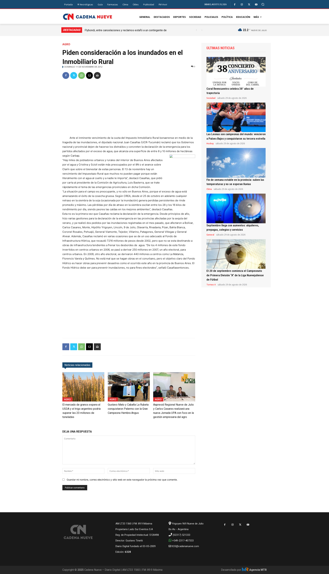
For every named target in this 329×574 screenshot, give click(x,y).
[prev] (196, 30)
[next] (202, 30)
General (210, 235)
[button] (263, 4)
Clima (209, 189)
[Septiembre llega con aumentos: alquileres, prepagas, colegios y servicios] (236, 208)
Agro (66, 44)
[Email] (89, 75)
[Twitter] (249, 5)
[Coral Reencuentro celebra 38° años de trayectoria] (236, 72)
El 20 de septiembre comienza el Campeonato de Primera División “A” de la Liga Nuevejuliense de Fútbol (235, 275)
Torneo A (211, 285)
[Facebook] (235, 5)
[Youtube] (256, 5)
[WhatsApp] (81, 75)
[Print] (97, 75)
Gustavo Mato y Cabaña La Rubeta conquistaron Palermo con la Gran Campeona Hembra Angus (128, 409)
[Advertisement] (128, 108)
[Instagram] (242, 5)
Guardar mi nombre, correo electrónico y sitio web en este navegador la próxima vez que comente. (122, 479)
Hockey (210, 144)
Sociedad (210, 98)
